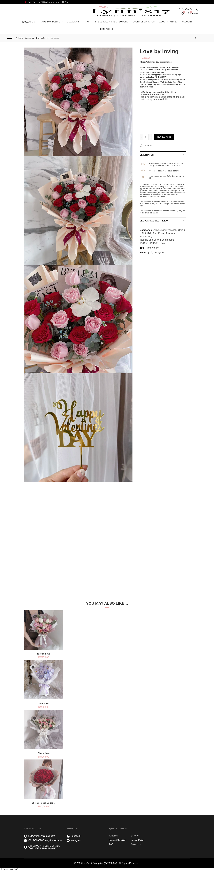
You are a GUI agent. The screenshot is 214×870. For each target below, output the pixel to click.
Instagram (75, 840)
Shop (87, 22)
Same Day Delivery (51, 22)
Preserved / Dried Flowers (112, 20)
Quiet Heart (43, 703)
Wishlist (184, 12)
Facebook (75, 836)
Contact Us (107, 29)
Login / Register (185, 9)
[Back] (9, 38)
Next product (204, 38)
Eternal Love (43, 653)
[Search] (196, 9)
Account (187, 22)
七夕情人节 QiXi (28, 22)
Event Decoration (144, 22)
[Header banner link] (107, 2)
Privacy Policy (137, 840)
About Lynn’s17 (168, 22)
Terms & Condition (117, 840)
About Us (113, 836)
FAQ (111, 844)
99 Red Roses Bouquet (43, 803)
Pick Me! (40, 38)
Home (20, 38)
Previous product (197, 38)
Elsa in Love (44, 753)
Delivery (134, 836)
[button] (9, 869)
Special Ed (29, 38)
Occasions (73, 22)
